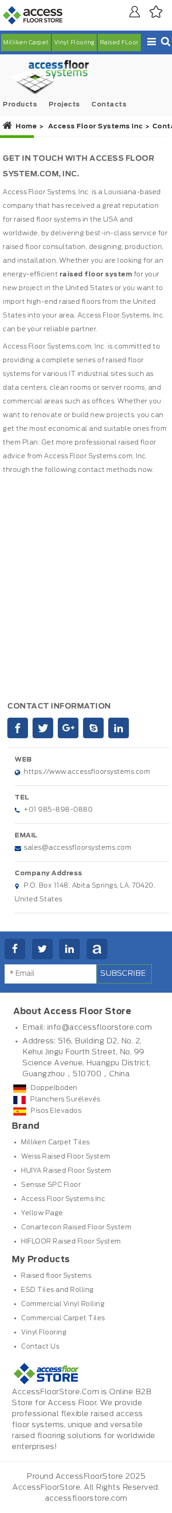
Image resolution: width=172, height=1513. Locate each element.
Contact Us (40, 1347)
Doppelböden (54, 1088)
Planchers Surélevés (65, 1099)
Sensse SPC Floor (51, 1185)
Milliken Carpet (26, 42)
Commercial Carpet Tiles (63, 1318)
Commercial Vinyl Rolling (63, 1304)
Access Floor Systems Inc (63, 1199)
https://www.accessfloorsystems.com (87, 772)
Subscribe (123, 973)
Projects (64, 104)
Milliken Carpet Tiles (55, 1142)
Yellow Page (42, 1213)
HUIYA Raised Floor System (66, 1171)
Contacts (109, 104)
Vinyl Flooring (74, 42)
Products (20, 104)
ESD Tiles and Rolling (57, 1290)
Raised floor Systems (56, 1276)
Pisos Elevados (56, 1111)
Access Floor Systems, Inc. (46, 192)
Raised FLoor (119, 42)
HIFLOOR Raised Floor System (71, 1241)
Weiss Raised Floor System (66, 1156)
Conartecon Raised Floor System (76, 1227)
